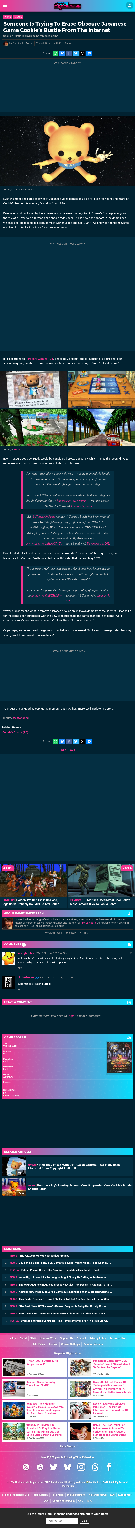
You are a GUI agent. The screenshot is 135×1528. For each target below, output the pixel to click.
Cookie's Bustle (10, 1046)
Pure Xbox (57, 1494)
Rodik (6, 1061)
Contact (81, 1338)
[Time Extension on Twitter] (54, 1467)
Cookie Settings (70, 1344)
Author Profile (55, 932)
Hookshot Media (23, 1482)
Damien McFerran (23, 43)
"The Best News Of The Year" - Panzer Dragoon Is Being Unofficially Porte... (59, 1306)
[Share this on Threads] (82, 53)
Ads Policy (39, 1344)
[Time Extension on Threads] (95, 1467)
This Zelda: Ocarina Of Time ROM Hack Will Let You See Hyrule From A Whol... (61, 1299)
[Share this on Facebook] (69, 53)
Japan (18, 17)
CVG (80, 1500)
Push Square (40, 1494)
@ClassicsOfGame (43, 516)
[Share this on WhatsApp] (55, 53)
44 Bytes (80, 1482)
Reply (85, 932)
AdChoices (95, 1482)
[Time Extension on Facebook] (109, 1467)
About (23, 1338)
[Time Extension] (67, 6)
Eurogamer (124, 1494)
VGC (46, 1500)
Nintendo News (98, 1494)
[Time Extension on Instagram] (81, 1467)
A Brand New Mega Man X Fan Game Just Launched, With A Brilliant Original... (61, 1291)
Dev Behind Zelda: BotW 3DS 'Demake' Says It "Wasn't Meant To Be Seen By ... (60, 1262)
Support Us (66, 1338)
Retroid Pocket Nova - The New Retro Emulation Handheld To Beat (54, 1270)
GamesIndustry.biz (63, 1500)
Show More (67, 1446)
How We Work (48, 1338)
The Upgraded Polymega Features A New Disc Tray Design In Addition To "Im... (61, 1284)
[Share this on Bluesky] (62, 53)
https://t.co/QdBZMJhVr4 (46, 595)
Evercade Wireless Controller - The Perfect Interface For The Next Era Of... (59, 1320)
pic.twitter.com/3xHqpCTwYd (44, 543)
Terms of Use (118, 1338)
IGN (112, 1494)
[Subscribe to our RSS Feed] (26, 1467)
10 (22, 1173)
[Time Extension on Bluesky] (67, 1467)
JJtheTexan (26, 977)
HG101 (17, 449)
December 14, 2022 (99, 543)
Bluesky (72, 932)
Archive (53, 1344)
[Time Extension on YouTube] (40, 1467)
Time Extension (88, 922)
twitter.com (20, 718)
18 (22, 1193)
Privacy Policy (98, 1338)
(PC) (15, 732)
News (8, 17)
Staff (33, 1338)
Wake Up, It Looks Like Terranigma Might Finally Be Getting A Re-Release (58, 1277)
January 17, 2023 (81, 506)
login (71, 1016)
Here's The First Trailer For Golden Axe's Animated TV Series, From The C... (59, 1313)
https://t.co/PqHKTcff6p (71, 500)
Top (13, 1338)
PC (4, 1053)
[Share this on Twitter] (76, 53)
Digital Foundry (76, 1494)
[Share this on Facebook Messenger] (89, 53)
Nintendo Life (21, 1494)
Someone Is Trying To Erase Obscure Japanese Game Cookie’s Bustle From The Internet (65, 26)
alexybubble (26, 953)
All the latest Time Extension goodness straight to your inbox (67, 1513)
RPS (89, 1500)
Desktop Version (93, 1344)
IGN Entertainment (54, 1482)
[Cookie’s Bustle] (67, 151)
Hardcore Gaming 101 (39, 358)
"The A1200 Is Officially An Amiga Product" (39, 1255)
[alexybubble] (8, 963)
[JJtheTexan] (8, 987)
